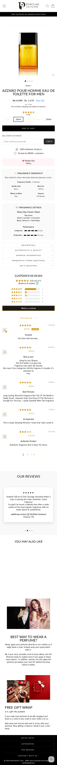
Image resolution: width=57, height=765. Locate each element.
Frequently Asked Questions (28, 261)
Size (28, 115)
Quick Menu (28, 738)
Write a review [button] (28, 308)
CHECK (49, 141)
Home (27, 86)
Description (28, 245)
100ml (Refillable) (33, 119)
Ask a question (28, 266)
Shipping (24, 107)
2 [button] (27, 454)
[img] (25, 325)
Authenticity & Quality (28, 250)
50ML (8, 119)
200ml (48, 119)
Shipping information (28, 255)
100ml (18, 119)
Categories (27, 744)
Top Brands (27, 750)
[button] (28, 112)
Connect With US (28, 756)
